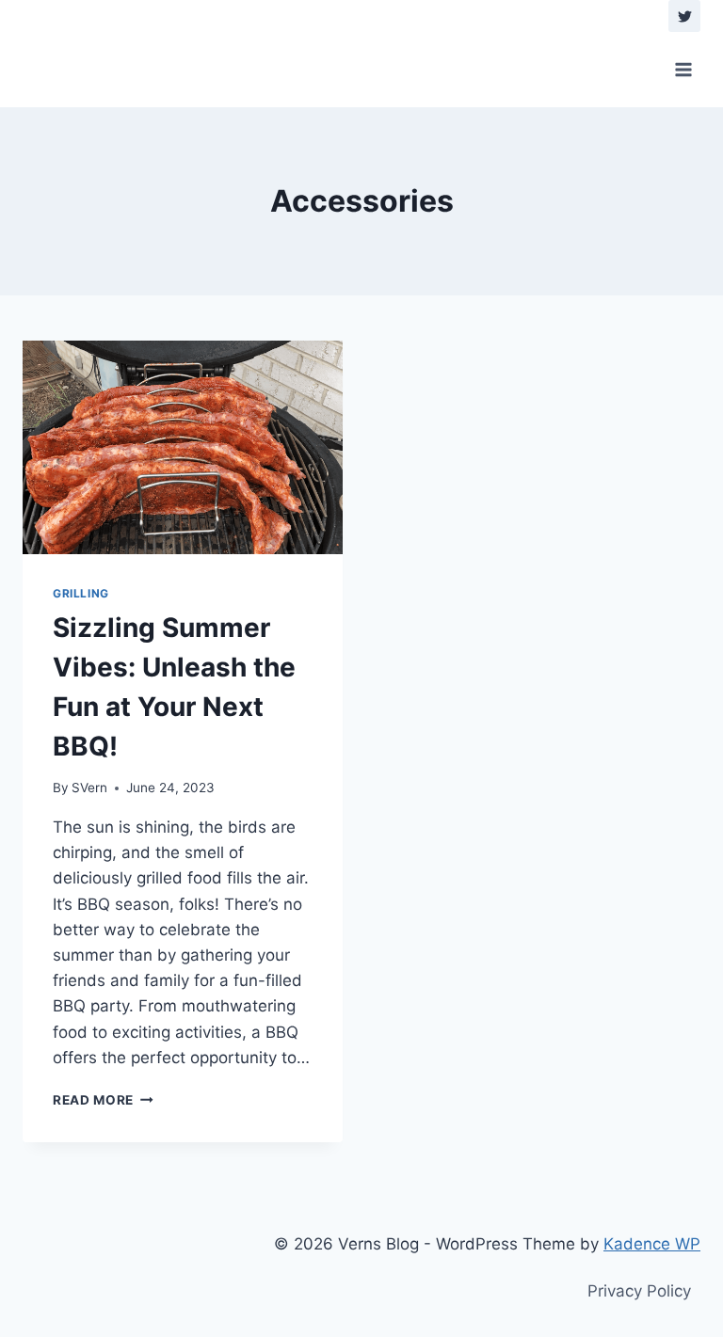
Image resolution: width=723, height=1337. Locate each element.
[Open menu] (683, 69)
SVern (89, 787)
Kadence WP (651, 1243)
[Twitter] (684, 16)
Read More (103, 1099)
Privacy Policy (639, 1290)
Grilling (81, 593)
